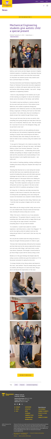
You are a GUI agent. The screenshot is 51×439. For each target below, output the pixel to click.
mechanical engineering (32, 384)
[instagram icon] (15, 405)
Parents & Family (43, 417)
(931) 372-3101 (23, 398)
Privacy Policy (16, 434)
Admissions (28, 407)
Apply (37, 1)
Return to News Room (25, 375)
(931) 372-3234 (21, 400)
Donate (42, 1)
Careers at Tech (29, 415)
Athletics (27, 409)
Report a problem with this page (25, 435)
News (4, 10)
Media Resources (14, 36)
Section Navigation (24, 17)
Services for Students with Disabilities (37, 433)
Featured (22, 384)
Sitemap (15, 435)
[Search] (43, 6)
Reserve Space (28, 419)
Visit (47, 1)
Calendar (27, 413)
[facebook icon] (17, 405)
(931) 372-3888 (21, 401)
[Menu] (47, 5)
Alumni (40, 415)
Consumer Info (29, 417)
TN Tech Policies (24, 434)
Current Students (43, 411)
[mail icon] (22, 405)
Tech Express (41, 409)
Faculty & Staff (42, 413)
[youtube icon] (19, 405)
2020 (16, 384)
